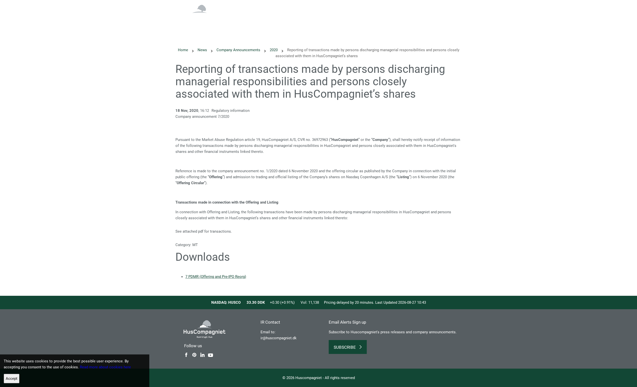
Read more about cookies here (105, 367)
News (311, 18)
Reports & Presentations (366, 18)
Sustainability (287, 18)
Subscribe (345, 347)
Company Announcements (238, 50)
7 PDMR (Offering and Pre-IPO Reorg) (215, 276)
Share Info (403, 18)
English (432, 6)
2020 (274, 50)
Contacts (454, 18)
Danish (452, 6)
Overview (234, 18)
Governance (429, 18)
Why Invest (259, 18)
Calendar (331, 18)
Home (183, 50)
